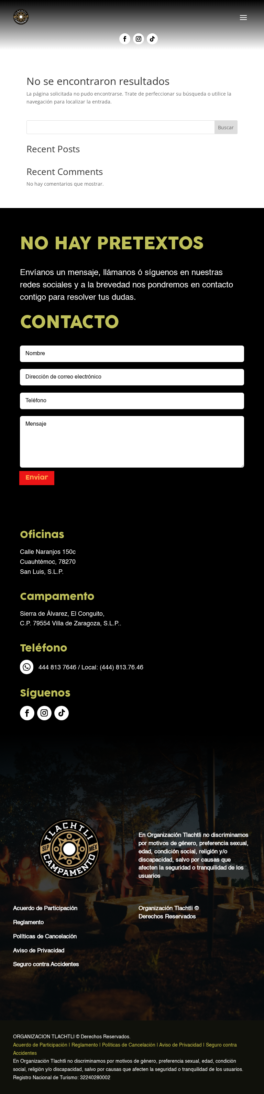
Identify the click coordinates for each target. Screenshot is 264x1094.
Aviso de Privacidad (38, 951)
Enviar (36, 477)
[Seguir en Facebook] (124, 38)
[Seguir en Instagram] (138, 38)
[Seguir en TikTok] (152, 38)
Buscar (226, 127)
